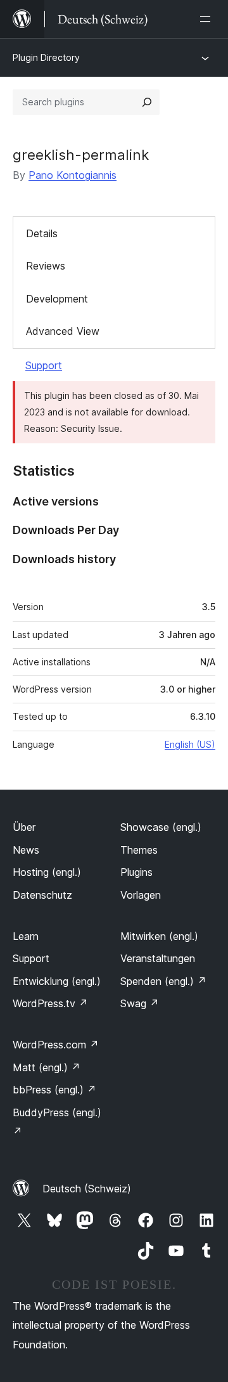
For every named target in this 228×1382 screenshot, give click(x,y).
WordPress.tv (50, 1003)
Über (24, 827)
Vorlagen (140, 895)
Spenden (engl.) (163, 981)
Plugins (136, 872)
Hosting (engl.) (47, 872)
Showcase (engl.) (160, 827)
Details (42, 233)
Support (43, 365)
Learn (26, 936)
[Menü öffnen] (207, 19)
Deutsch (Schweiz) (86, 1188)
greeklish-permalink (81, 155)
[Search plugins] (147, 102)
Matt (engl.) (46, 1067)
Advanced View (62, 331)
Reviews (45, 265)
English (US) (190, 744)
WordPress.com (56, 1044)
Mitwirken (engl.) (159, 936)
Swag (139, 1003)
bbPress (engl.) (54, 1089)
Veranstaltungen (157, 958)
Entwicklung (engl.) (57, 981)
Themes (139, 850)
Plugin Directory (46, 57)
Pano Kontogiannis (72, 175)
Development (57, 298)
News (26, 850)
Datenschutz (42, 895)
